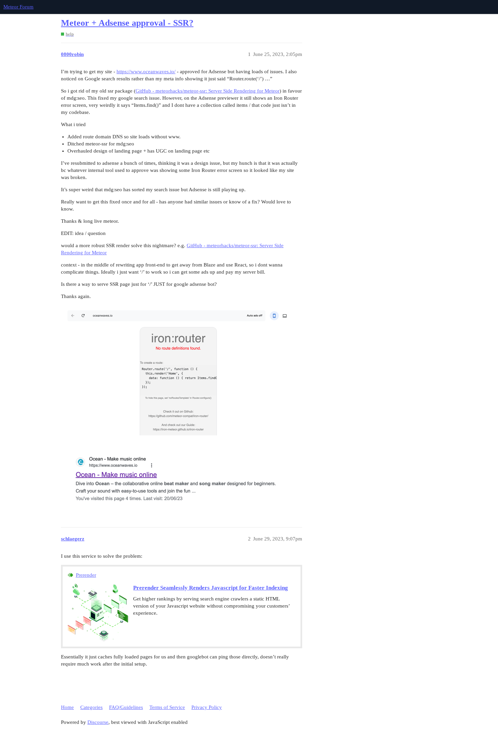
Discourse (97, 722)
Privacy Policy (206, 707)
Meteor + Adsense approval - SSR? (127, 23)
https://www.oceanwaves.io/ (146, 71)
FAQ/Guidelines (126, 707)
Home (67, 707)
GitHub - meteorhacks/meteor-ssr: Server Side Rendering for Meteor (207, 91)
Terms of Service (167, 707)
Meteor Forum (18, 6)
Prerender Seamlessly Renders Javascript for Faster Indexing (210, 588)
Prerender (86, 575)
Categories (91, 707)
